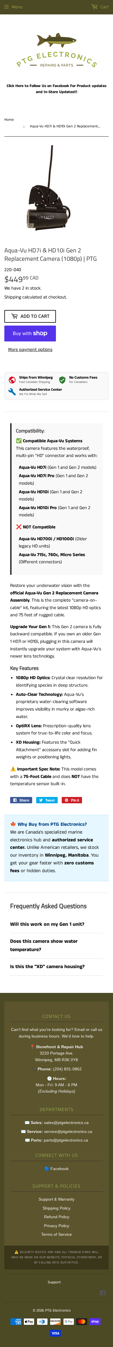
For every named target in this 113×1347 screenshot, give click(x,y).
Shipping (12, 297)
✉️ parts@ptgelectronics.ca (56, 1140)
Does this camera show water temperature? (44, 945)
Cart (104, 7)
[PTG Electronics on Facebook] (103, 1294)
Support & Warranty (56, 1199)
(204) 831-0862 (67, 1069)
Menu (17, 7)
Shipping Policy (56, 1208)
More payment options (30, 349)
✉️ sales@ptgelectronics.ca (57, 1122)
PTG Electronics (58, 1310)
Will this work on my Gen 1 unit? (47, 924)
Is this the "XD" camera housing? (47, 966)
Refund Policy (56, 1216)
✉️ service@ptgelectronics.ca (56, 1131)
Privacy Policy (56, 1225)
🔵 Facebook (56, 1168)
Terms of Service (56, 1234)
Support (54, 1282)
